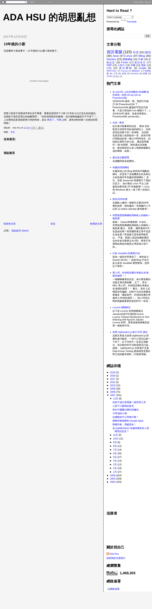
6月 (115, 453)
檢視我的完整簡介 (116, 558)
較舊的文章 (96, 223)
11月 (115, 435)
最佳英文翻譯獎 (121, 157)
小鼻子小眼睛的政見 (123, 406)
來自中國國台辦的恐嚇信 (126, 409)
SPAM (109, 76)
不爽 (140, 59)
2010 (113, 385)
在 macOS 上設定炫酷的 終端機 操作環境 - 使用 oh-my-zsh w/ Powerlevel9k (131, 95)
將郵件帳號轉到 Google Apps (128, 421)
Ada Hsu (114, 554)
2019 (113, 372)
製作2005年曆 (120, 199)
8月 (115, 446)
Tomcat (124, 71)
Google (142, 68)
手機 (133, 65)
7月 (115, 449)
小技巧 (121, 65)
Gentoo (111, 59)
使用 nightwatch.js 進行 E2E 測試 (130, 332)
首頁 (52, 223)
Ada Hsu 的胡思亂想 (49, 17)
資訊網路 (126, 68)
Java (116, 55)
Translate (132, 21)
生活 (13, 132)
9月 (115, 442)
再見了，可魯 (54, 120)
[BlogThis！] (34, 128)
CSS (109, 68)
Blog (142, 55)
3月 (115, 464)
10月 (116, 438)
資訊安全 (140, 62)
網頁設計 (136, 71)
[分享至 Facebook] (39, 128)
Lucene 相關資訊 (121, 307)
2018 (113, 375)
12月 (116, 398)
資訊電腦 (114, 52)
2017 (113, 379)
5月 (115, 457)
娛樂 (145, 73)
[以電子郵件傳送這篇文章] (31, 128)
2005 (113, 478)
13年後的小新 (120, 413)
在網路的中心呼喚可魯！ (126, 417)
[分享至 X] (36, 128)
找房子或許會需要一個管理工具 (129, 402)
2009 (113, 388)
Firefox (124, 62)
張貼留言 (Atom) (19, 230)
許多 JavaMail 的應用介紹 (126, 253)
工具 (115, 73)
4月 (115, 461)
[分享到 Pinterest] (42, 128)
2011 (113, 382)
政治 (148, 52)
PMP (109, 65)
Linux (128, 55)
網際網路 (128, 59)
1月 (115, 472)
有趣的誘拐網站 (121, 167)
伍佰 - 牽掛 (118, 122)
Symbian (134, 73)
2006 (113, 475)
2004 (113, 482)
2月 (115, 468)
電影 (143, 65)
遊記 (117, 76)
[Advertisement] (120, 496)
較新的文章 (10, 223)
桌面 (124, 73)
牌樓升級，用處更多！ (124, 424)
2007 (113, 395)
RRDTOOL (112, 71)
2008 (113, 392)
